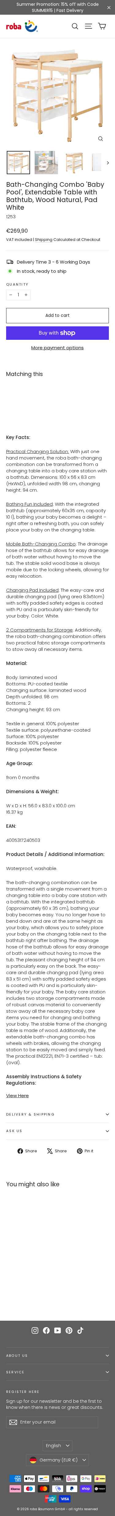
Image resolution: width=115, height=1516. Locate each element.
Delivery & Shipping (30, 1114)
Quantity (17, 285)
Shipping (43, 239)
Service (15, 1372)
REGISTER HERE (23, 1392)
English (53, 1446)
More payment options (57, 347)
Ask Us (14, 1130)
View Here (17, 1095)
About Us (17, 1355)
